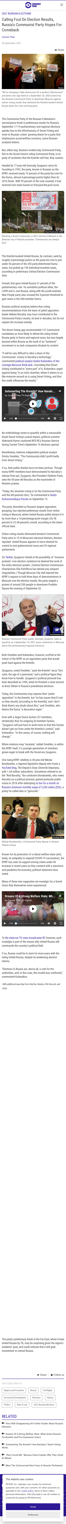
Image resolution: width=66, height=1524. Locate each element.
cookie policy (27, 1491)
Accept (33, 1506)
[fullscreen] (61, 418)
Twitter (9, 557)
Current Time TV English (20, 395)
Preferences (33, 1515)
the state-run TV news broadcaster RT (25, 937)
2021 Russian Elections (16, 13)
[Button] (59, 50)
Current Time (8, 36)
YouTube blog (9, 767)
